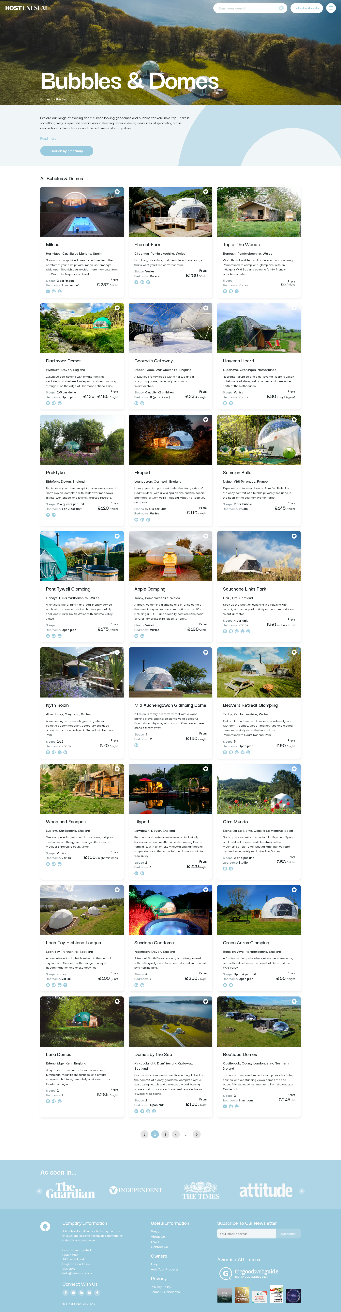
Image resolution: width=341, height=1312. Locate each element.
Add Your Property (165, 1269)
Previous (38, 1190)
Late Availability (306, 7)
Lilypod (141, 821)
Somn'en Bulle (237, 472)
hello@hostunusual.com (78, 1273)
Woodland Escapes (66, 821)
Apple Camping (149, 588)
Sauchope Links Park (244, 588)
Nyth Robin (57, 704)
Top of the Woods (241, 244)
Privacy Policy (161, 1286)
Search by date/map (67, 150)
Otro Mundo (235, 821)
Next (301, 1190)
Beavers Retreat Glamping (250, 704)
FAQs (155, 1241)
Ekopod (142, 472)
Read (48, 138)
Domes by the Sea (53, 99)
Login (155, 1264)
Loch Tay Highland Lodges (73, 942)
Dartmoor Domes (64, 360)
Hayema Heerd (238, 360)
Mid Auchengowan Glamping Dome (170, 704)
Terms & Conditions (165, 1291)
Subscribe (288, 1233)
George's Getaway (153, 360)
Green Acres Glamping (246, 942)
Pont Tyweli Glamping (68, 588)
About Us (158, 1236)
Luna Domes (58, 1054)
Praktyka (55, 472)
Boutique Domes (240, 1054)
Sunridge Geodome (154, 942)
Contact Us (159, 1246)
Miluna (52, 244)
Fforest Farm (147, 244)
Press (155, 1231)
